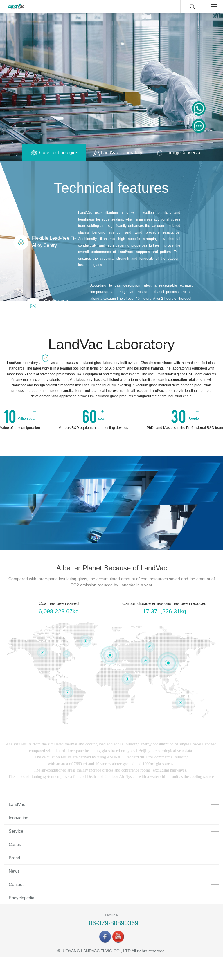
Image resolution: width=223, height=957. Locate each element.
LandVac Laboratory (121, 152)
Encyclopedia (21, 897)
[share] (105, 937)
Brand (14, 857)
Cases (15, 844)
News (14, 871)
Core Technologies (58, 152)
